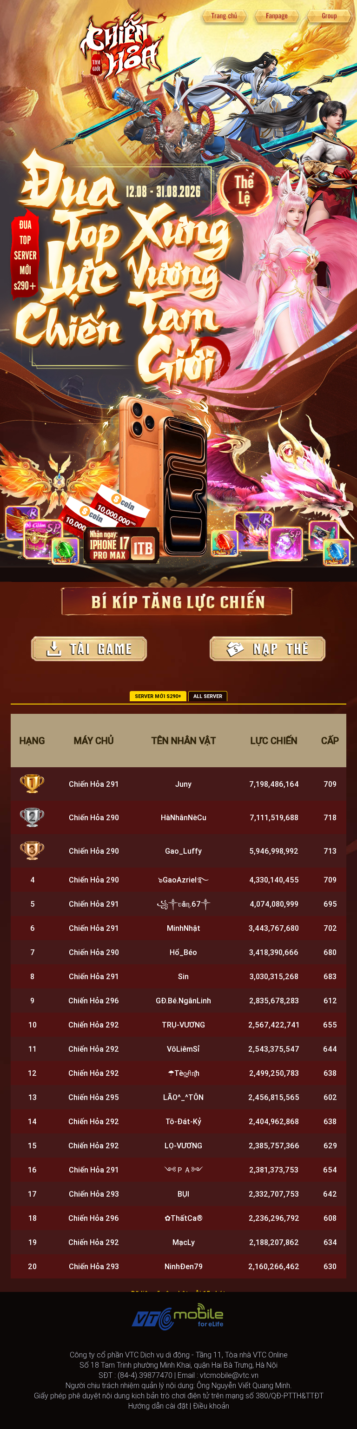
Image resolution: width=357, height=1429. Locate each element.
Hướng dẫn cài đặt (158, 1405)
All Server (207, 696)
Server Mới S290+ (158, 696)
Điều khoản (211, 1405)
